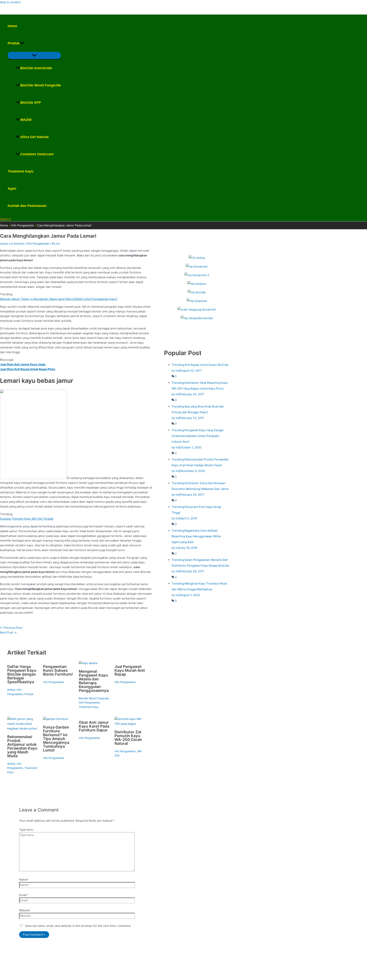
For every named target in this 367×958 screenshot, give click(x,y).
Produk (13, 43)
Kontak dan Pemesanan (27, 206)
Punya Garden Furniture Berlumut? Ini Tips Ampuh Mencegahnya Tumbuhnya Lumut (56, 738)
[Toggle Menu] (34, 55)
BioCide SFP (30, 102)
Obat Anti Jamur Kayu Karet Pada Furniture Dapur (94, 726)
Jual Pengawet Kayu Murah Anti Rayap (129, 670)
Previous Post (11, 627)
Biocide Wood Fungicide (94, 698)
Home (12, 26)
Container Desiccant (37, 154)
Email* (23, 895)
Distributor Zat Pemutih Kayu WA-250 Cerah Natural (128, 738)
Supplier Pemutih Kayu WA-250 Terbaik (26, 518)
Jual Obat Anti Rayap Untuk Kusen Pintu (27, 369)
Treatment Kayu (20, 171)
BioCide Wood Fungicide (40, 85)
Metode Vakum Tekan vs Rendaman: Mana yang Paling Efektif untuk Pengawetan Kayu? (59, 299)
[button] (21, 43)
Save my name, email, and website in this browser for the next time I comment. (78, 926)
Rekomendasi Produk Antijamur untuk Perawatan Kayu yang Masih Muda (22, 746)
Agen (12, 188)
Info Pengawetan (38, 243)
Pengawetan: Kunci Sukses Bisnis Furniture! (58, 670)
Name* (23, 879)
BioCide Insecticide (36, 68)
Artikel (11, 689)
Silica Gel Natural (34, 137)
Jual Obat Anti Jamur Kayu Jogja (22, 364)
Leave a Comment (12, 243)
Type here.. (26, 829)
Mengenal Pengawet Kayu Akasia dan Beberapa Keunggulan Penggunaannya (94, 681)
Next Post (8, 632)
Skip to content (10, 2)
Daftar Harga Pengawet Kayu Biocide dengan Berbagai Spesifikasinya (21, 674)
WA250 (26, 120)
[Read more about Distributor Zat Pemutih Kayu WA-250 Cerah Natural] (129, 723)
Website (24, 910)
